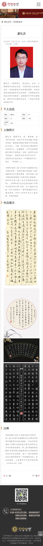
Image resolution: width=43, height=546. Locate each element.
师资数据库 (17, 21)
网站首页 (7, 21)
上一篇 (8, 475)
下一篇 (35, 475)
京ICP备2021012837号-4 (20, 538)
